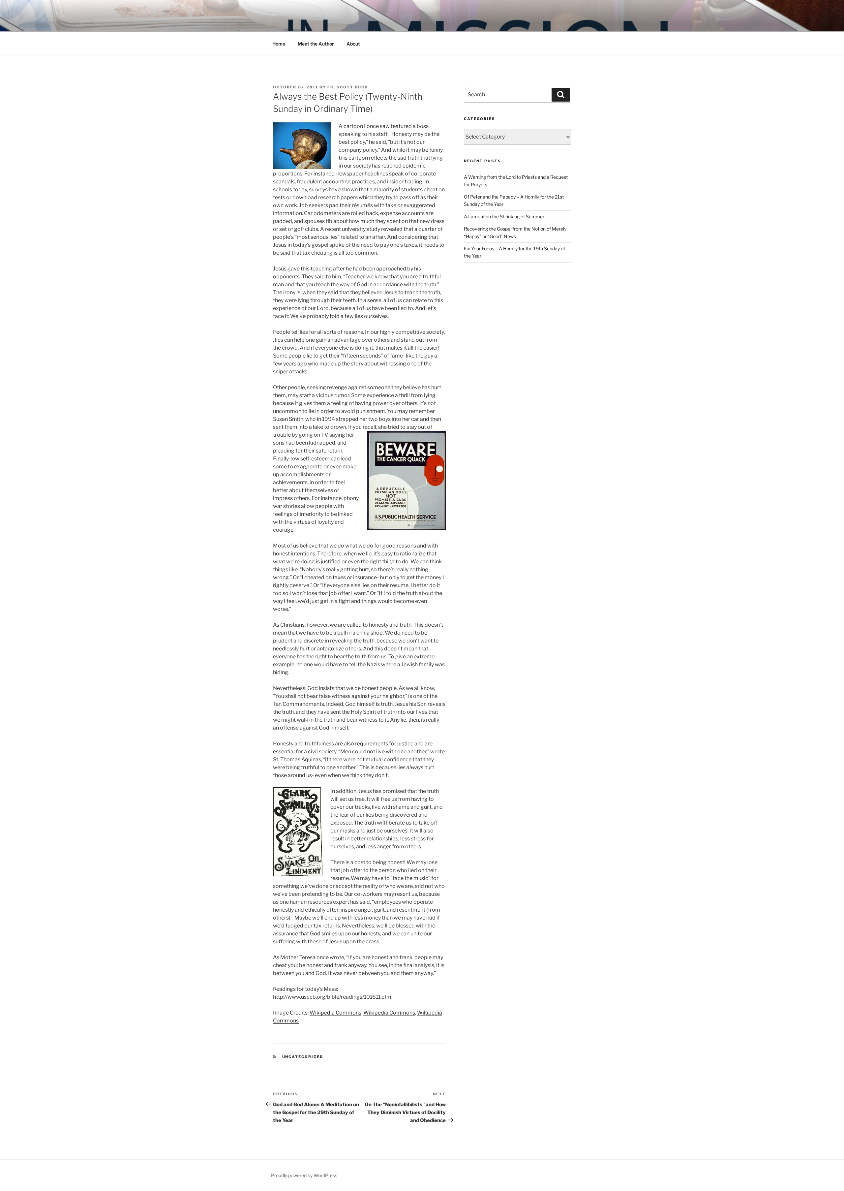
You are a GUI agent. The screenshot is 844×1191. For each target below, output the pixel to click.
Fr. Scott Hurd (347, 87)
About (353, 44)
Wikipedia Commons (335, 1013)
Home (278, 44)
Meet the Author (316, 44)
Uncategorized (302, 1056)
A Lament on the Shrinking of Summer (504, 216)
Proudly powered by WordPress (304, 1175)
